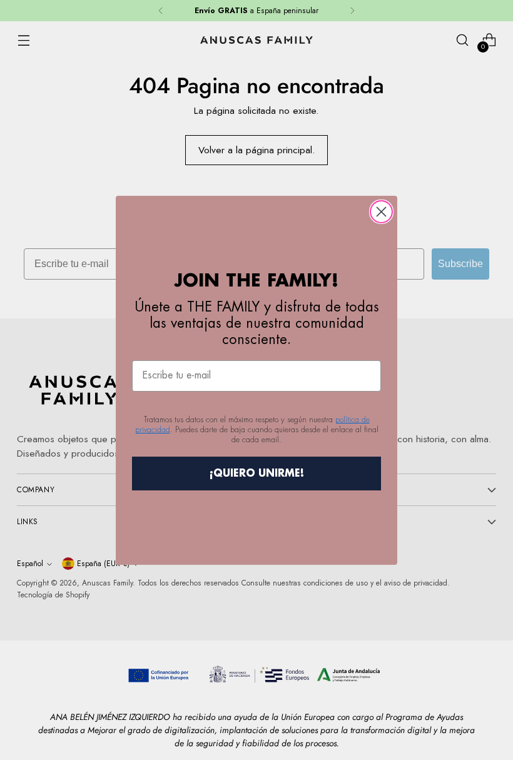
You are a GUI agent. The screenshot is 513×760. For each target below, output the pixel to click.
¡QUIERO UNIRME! (257, 474)
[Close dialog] (381, 212)
